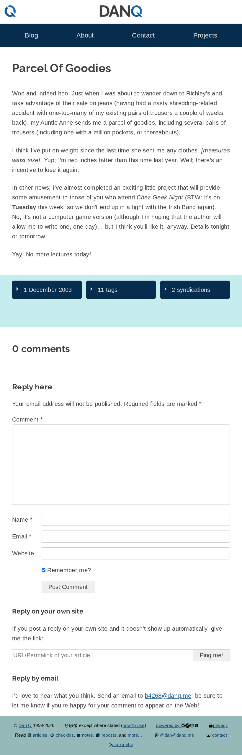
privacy (220, 725)
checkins (64, 735)
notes (87, 735)
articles (40, 735)
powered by (168, 725)
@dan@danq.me (176, 735)
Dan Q (25, 725)
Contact (143, 35)
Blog (31, 35)
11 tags (107, 290)
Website (23, 553)
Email (21, 536)
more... (135, 735)
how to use (133, 725)
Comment (27, 419)
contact (219, 735)
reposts (108, 735)
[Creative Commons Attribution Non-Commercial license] (71, 725)
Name (22, 519)
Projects (205, 35)
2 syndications (191, 290)
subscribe (123, 744)
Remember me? (69, 570)
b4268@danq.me (168, 695)
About (85, 35)
